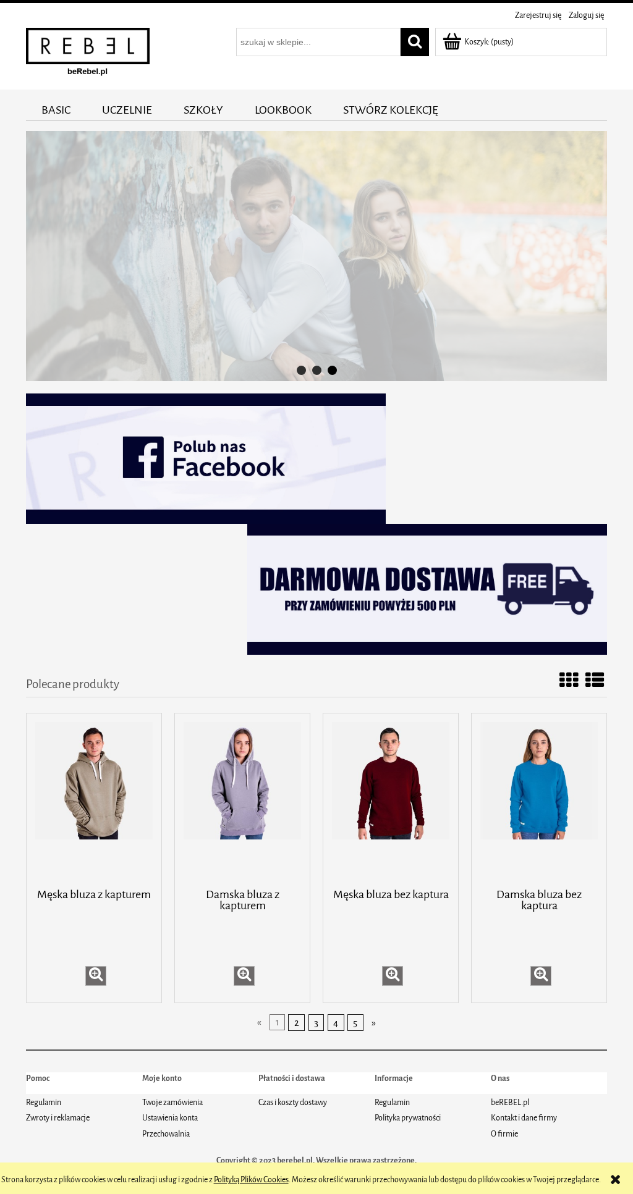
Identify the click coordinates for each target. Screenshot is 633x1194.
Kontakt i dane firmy (524, 1117)
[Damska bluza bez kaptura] (539, 799)
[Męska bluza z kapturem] (94, 799)
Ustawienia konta (170, 1117)
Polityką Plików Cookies (251, 1179)
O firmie (504, 1134)
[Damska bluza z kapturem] (242, 799)
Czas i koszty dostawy (292, 1102)
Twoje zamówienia (172, 1102)
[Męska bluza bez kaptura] (390, 799)
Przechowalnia (166, 1134)
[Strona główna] (88, 54)
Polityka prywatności (408, 1117)
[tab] (301, 370)
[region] (316, 256)
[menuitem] (56, 110)
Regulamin (43, 1102)
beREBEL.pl (510, 1102)
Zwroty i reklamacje (58, 1117)
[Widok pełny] (594, 681)
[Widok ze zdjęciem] (568, 681)
